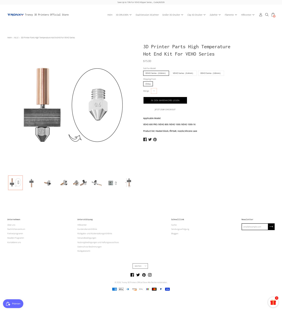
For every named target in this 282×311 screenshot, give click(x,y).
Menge (146, 91)
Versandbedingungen (86, 238)
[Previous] (15, 108)
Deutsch (138, 266)
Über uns (11, 225)
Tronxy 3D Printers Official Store (47, 14)
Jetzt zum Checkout (165, 109)
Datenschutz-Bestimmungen (89, 246)
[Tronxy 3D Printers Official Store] (15, 15)
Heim (110, 14)
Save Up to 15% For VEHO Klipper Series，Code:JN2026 (141, 2)
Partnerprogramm (15, 233)
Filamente (229, 14)
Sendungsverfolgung (180, 229)
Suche (174, 225)
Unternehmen (13, 219)
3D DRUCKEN (122, 14)
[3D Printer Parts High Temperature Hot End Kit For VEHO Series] (15, 182)
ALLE (16, 37)
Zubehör (214, 14)
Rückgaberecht (83, 251)
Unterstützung (85, 219)
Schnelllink (177, 219)
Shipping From (149, 79)
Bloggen (174, 233)
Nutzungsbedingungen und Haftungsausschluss (98, 242)
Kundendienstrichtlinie (87, 229)
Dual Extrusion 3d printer (147, 14)
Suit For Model (149, 68)
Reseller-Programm (15, 238)
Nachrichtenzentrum (16, 229)
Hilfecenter (246, 14)
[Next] (131, 108)
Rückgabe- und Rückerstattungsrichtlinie (94, 233)
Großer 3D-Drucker (171, 14)
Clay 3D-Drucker (194, 14)
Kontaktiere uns (14, 242)
